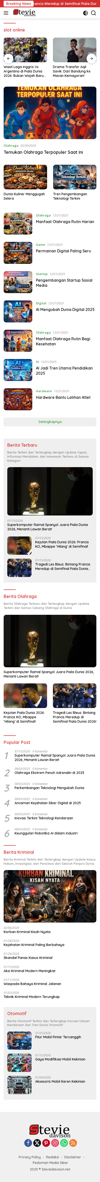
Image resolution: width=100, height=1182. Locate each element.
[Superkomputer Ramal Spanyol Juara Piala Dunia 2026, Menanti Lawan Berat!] (50, 491)
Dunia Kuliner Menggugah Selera (24, 196)
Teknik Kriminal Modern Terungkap (32, 997)
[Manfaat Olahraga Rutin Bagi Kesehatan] (18, 341)
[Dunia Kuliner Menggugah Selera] (25, 177)
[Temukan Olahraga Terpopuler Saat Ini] (50, 113)
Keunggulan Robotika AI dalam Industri (46, 833)
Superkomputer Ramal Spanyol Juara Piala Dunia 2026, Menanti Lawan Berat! (47, 527)
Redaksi (52, 1157)
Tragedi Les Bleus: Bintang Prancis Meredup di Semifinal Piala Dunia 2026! (62, 566)
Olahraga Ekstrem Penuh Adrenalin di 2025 (49, 773)
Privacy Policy (30, 1157)
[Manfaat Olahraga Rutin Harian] (18, 224)
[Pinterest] (46, 1143)
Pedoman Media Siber (50, 1163)
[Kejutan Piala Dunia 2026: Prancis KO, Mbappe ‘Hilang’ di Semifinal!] (19, 545)
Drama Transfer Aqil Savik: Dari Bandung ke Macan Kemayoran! (72, 71)
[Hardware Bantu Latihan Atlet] (18, 399)
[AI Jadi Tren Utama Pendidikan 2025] (18, 370)
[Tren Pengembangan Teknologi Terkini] (75, 177)
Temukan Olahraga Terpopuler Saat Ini (43, 152)
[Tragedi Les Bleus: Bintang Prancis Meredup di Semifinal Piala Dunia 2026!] (19, 568)
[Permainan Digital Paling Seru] (18, 253)
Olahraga (11, 145)
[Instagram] (55, 1143)
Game (40, 244)
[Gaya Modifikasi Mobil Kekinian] (19, 1063)
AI (37, 362)
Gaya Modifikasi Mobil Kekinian (60, 1059)
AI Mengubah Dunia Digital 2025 (65, 309)
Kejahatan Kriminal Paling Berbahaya (34, 945)
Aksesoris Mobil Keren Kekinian (60, 1081)
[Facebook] (28, 1143)
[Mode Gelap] (85, 13)
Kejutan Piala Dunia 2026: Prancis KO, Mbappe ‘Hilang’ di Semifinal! (62, 544)
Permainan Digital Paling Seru (63, 250)
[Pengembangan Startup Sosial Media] (18, 282)
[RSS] (73, 1143)
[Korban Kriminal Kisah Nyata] (50, 896)
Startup (42, 274)
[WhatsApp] (64, 1143)
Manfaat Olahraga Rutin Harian (65, 221)
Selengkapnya (50, 422)
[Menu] (7, 13)
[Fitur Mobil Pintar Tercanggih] (19, 1040)
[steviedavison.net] (23, 13)
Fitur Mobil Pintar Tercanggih (58, 1037)
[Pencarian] (93, 13)
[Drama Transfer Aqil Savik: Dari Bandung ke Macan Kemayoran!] (74, 50)
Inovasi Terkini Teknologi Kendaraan (44, 818)
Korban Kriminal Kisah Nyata (27, 932)
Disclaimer (72, 1157)
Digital (41, 303)
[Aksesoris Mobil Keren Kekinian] (19, 1085)
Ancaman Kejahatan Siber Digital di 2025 (48, 803)
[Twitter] (37, 1143)
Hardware (44, 391)
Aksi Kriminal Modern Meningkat (29, 971)
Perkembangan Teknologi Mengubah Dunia (49, 788)
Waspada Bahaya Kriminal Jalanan (32, 984)
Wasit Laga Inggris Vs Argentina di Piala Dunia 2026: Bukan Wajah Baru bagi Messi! (24, 71)
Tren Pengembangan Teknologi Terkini (70, 196)
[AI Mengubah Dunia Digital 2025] (18, 311)
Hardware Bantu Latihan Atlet (63, 397)
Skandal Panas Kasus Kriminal (28, 958)
